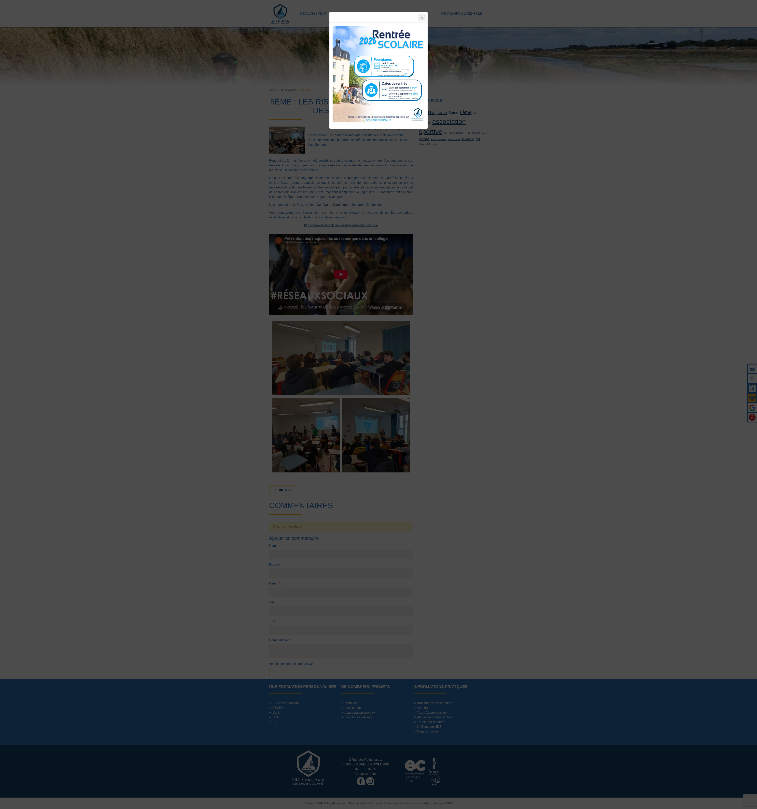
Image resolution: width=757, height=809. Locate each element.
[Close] (422, 17)
